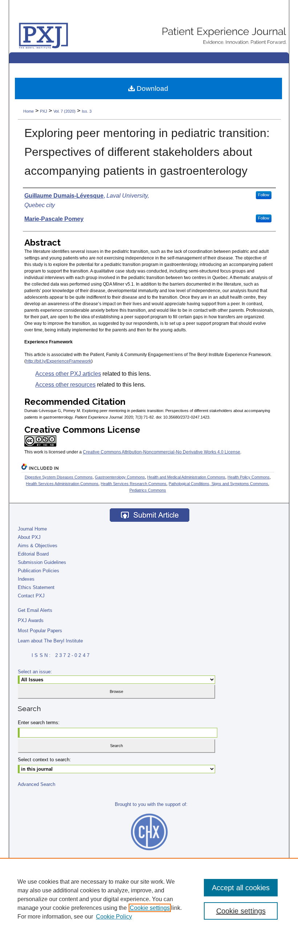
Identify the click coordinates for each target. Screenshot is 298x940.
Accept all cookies (241, 888)
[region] (149, 899)
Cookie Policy (114, 916)
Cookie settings (150, 908)
